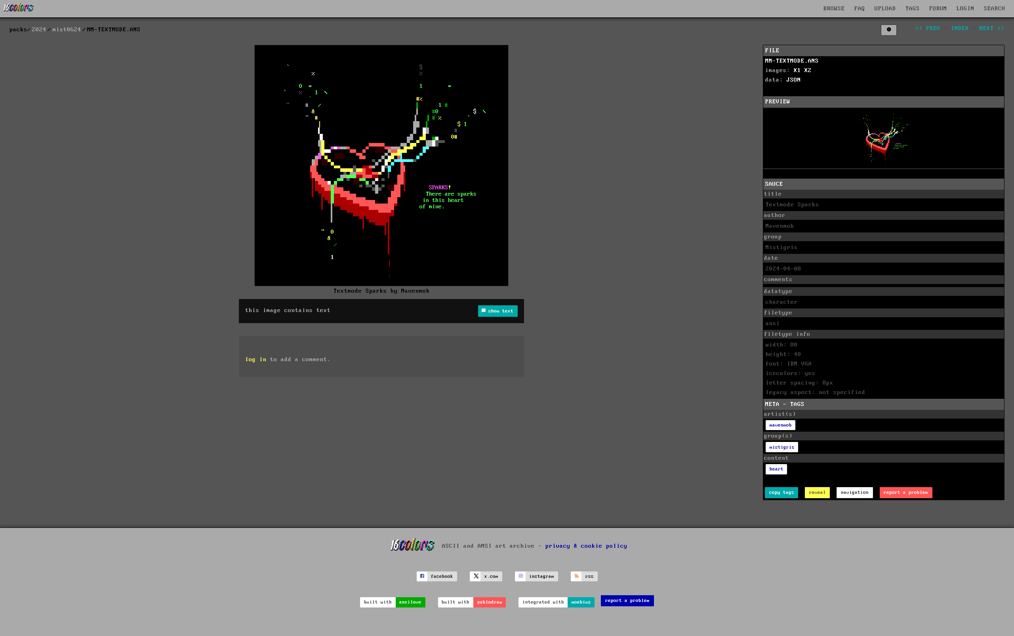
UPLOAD (885, 9)
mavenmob (781, 425)
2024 (39, 30)
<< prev (927, 28)
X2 (808, 70)
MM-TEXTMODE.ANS (792, 61)
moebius (581, 602)
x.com (491, 576)
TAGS (912, 9)
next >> (992, 28)
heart (776, 469)
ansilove (410, 602)
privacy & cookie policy (586, 546)
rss (589, 576)
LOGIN (965, 9)
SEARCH (994, 9)
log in (256, 359)
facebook (442, 576)
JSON (794, 80)
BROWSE (834, 9)
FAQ (859, 9)
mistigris (782, 447)
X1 (797, 70)
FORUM (938, 9)
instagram (541, 576)
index (960, 28)
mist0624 (67, 30)
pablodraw (489, 602)
